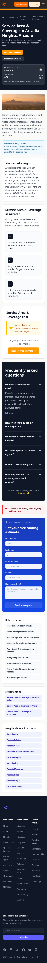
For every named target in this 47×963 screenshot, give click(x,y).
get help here (15, 511)
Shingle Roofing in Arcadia (19, 663)
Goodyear (21, 837)
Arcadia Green (13, 745)
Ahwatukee (8, 876)
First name (10, 538)
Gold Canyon (8, 865)
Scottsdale (36, 849)
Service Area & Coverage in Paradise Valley (23, 698)
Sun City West (23, 883)
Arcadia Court (13, 734)
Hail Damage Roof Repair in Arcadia (23, 637)
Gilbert (6, 831)
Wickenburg (22, 894)
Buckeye (21, 853)
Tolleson (21, 864)
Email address (11, 561)
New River (36, 876)
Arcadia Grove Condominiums (20, 751)
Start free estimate (12, 58)
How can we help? (14, 584)
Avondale (21, 847)
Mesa (5, 826)
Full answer (10, 413)
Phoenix (35, 829)
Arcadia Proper (13, 780)
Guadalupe (36, 881)
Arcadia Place (13, 775)
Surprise (21, 842)
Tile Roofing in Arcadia (17, 677)
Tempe (6, 870)
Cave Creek (36, 859)
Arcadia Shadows (14, 786)
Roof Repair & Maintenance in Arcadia (20, 650)
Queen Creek (8, 842)
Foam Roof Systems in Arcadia (20, 631)
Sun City (21, 878)
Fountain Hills (38, 854)
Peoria (20, 831)
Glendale (21, 826)
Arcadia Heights (23, 17)
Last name (9, 550)
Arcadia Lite (12, 763)
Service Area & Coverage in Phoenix (23, 706)
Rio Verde (36, 870)
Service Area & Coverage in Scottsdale (19, 713)
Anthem (20, 900)
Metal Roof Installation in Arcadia (22, 643)
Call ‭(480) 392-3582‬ (12, 52)
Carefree (35, 865)
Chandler (7, 837)
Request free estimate (22, 350)
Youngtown (22, 889)
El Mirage (21, 858)
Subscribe (23, 937)
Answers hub (23, 493)
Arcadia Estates (14, 740)
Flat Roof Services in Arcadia (19, 626)
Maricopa (7, 887)
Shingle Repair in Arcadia (18, 657)
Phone (8, 572)
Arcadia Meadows (15, 769)
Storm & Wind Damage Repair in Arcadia (21, 670)
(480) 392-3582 (21, 4)
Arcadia (12, 17)
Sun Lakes (7, 881)
